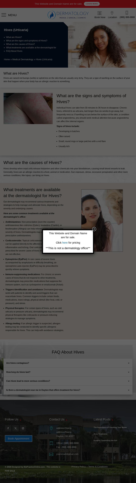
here (65, 242)
